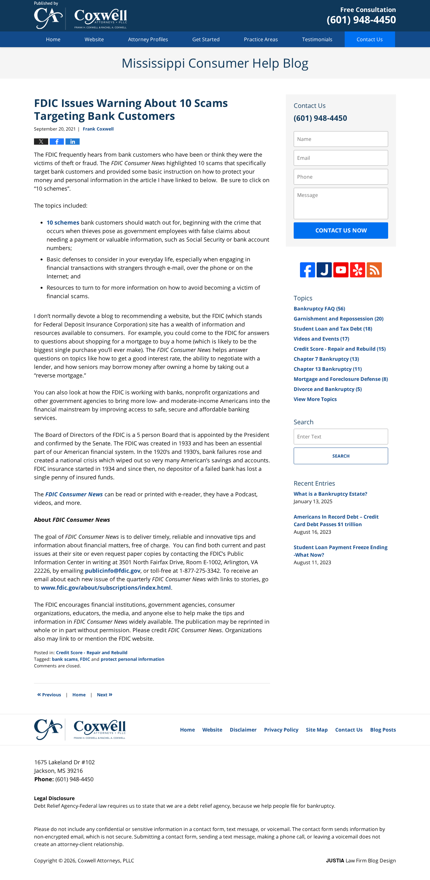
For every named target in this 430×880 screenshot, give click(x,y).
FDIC (85, 659)
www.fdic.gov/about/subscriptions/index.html (106, 587)
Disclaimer (243, 729)
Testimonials (317, 39)
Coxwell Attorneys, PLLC (106, 860)
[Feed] (374, 269)
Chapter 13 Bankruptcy (328, 368)
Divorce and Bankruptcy (328, 389)
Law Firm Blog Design (361, 860)
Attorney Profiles (148, 39)
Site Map (317, 729)
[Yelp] (357, 269)
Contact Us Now (341, 230)
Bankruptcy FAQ (319, 308)
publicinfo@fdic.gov (112, 570)
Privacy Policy (281, 729)
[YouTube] (340, 269)
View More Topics (315, 399)
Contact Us (370, 39)
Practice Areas (261, 39)
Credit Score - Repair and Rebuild (91, 652)
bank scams (65, 659)
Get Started (206, 39)
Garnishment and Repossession (338, 318)
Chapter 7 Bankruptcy (326, 358)
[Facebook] (307, 269)
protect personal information (132, 659)
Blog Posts (383, 729)
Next (104, 694)
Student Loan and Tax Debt (333, 328)
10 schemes (63, 222)
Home (53, 39)
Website (94, 39)
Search (341, 456)
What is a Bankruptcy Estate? (330, 493)
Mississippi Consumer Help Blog (80, 16)
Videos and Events (321, 338)
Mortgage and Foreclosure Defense (341, 379)
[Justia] (324, 269)
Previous (49, 694)
